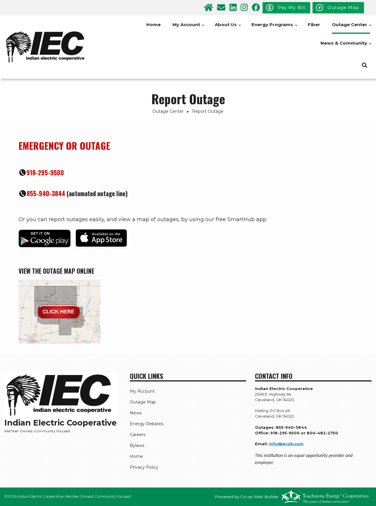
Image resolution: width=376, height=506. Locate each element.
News (136, 413)
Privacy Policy (144, 467)
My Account (188, 28)
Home (153, 24)
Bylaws (137, 445)
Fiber (314, 24)
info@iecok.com (286, 444)
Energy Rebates (146, 423)
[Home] (47, 47)
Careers (137, 434)
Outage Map (143, 402)
